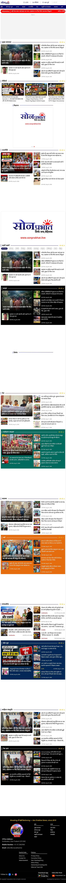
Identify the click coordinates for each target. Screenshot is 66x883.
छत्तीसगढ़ (52, 832)
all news (4, 248)
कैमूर (60, 248)
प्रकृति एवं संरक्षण (46, 7)
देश (37, 7)
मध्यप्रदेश (52, 834)
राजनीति (30, 7)
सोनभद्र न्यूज (9, 7)
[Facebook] (9, 874)
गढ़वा (55, 248)
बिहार (51, 830)
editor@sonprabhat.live (14, 848)
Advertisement (23, 860)
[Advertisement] (33, 28)
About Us (22, 856)
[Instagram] (16, 874)
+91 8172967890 (19, 845)
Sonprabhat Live (60, 875)
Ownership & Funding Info (39, 865)
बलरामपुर (36, 248)
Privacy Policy (35, 856)
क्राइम (23, 7)
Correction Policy (36, 858)
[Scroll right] (64, 93)
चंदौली (17, 248)
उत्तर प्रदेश (52, 828)
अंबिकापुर (49, 248)
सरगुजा (42, 248)
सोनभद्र (11, 248)
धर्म (62, 7)
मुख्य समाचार (37, 828)
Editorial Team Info (37, 867)
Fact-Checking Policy (37, 860)
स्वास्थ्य (56, 7)
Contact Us (22, 858)
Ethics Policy (35, 863)
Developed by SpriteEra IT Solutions (56, 879)
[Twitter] (13, 874)
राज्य (17, 7)
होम (2, 7)
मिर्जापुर (23, 248)
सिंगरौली (29, 248)
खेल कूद (36, 832)
